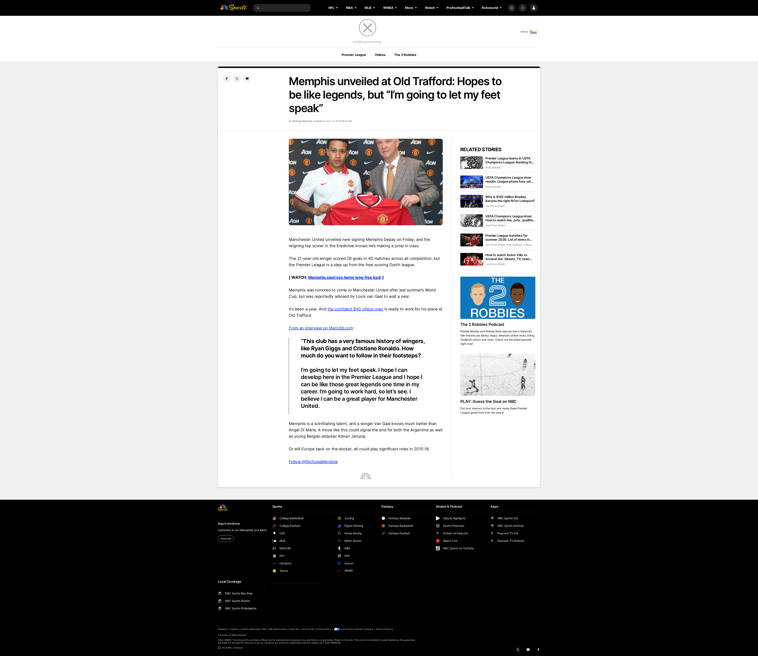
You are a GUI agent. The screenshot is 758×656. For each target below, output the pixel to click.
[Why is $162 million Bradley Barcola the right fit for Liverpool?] (471, 201)
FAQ (264, 629)
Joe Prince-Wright (495, 206)
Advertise (223, 629)
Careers (234, 629)
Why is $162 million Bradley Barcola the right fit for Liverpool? (510, 199)
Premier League (354, 55)
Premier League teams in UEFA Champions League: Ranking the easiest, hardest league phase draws (509, 160)
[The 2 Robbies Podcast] (497, 298)
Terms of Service (384, 629)
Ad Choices (308, 629)
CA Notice (368, 629)
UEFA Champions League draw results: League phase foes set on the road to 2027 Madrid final (509, 179)
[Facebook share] (227, 78)
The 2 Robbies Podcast (482, 324)
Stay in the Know (229, 523)
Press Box (294, 629)
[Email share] (247, 78)
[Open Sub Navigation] (337, 8)
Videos (380, 55)
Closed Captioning (250, 629)
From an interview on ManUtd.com (321, 328)
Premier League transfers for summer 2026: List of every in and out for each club (507, 237)
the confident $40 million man (355, 309)
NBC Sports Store (278, 629)
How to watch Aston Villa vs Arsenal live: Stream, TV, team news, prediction (507, 257)
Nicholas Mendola (302, 121)
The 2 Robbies (405, 55)
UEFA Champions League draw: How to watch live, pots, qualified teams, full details (510, 218)
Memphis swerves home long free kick (344, 277)
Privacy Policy (323, 629)
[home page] (233, 8)
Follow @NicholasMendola (313, 461)
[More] (512, 8)
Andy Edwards (493, 167)
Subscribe (225, 538)
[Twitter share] (237, 78)
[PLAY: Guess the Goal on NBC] (497, 375)
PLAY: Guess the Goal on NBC (488, 401)
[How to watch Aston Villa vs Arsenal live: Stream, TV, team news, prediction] (471, 259)
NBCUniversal (239, 635)
